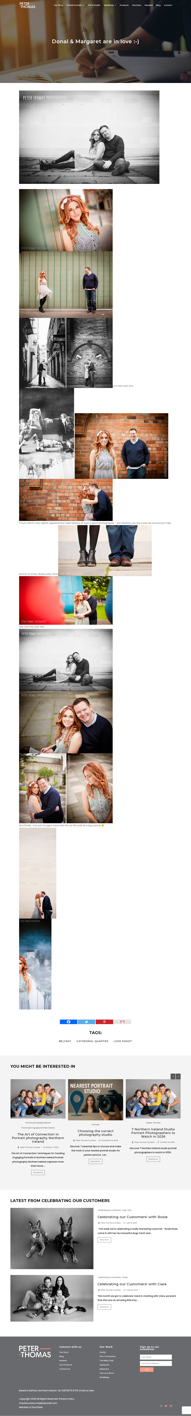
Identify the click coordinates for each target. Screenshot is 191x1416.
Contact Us (64, 1369)
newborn (152, 1124)
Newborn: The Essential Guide (153, 1131)
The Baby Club (106, 1360)
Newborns (104, 1365)
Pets (129, 1210)
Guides (91, 1123)
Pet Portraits (94, 5)
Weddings (109, 5)
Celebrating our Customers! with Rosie (133, 1217)
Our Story (58, 5)
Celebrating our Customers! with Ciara (132, 1284)
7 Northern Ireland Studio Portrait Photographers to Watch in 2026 (95, 1132)
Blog (158, 5)
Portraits (38, 1124)
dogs (124, 1210)
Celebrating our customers (109, 1210)
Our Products (65, 1365)
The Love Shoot (107, 1373)
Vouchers (136, 5)
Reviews (149, 5)
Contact (168, 5)
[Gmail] (122, 1022)
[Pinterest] (104, 1022)
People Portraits (74, 5)
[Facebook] (68, 1022)
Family (125, 1277)
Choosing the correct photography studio (38, 1133)
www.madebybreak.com (43, 1403)
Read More (37, 1161)
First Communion (108, 1356)
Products (124, 5)
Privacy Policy (66, 1398)
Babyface (104, 1369)
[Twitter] (86, 1022)
